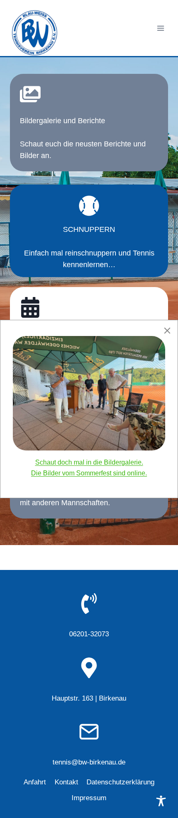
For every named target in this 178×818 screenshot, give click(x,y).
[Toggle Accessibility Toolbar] (161, 801)
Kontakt (66, 782)
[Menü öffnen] (160, 28)
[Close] (167, 330)
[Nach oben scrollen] (157, 785)
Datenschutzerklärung (120, 782)
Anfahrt (35, 782)
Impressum (89, 798)
